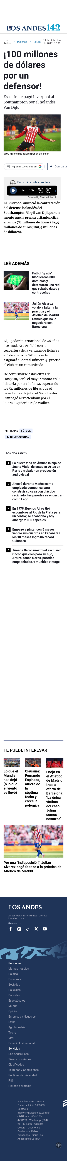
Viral (11, 1038)
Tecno (12, 1032)
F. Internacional (18, 436)
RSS (11, 1080)
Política (13, 974)
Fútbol (26, 430)
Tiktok (28, 929)
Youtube (45, 929)
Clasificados (16, 1064)
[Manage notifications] (58, 1145)
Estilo (11, 1022)
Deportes (22, 41)
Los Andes (7, 42)
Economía (14, 979)
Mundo (12, 1006)
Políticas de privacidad (22, 1075)
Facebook (10, 929)
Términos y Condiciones (23, 1070)
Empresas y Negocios (22, 1016)
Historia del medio (19, 1086)
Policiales (14, 990)
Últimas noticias (18, 968)
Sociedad (14, 984)
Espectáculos (16, 1000)
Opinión (13, 1011)
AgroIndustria (16, 1027)
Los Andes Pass (18, 1054)
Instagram (19, 929)
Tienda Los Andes (19, 1059)
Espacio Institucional (21, 1043)
